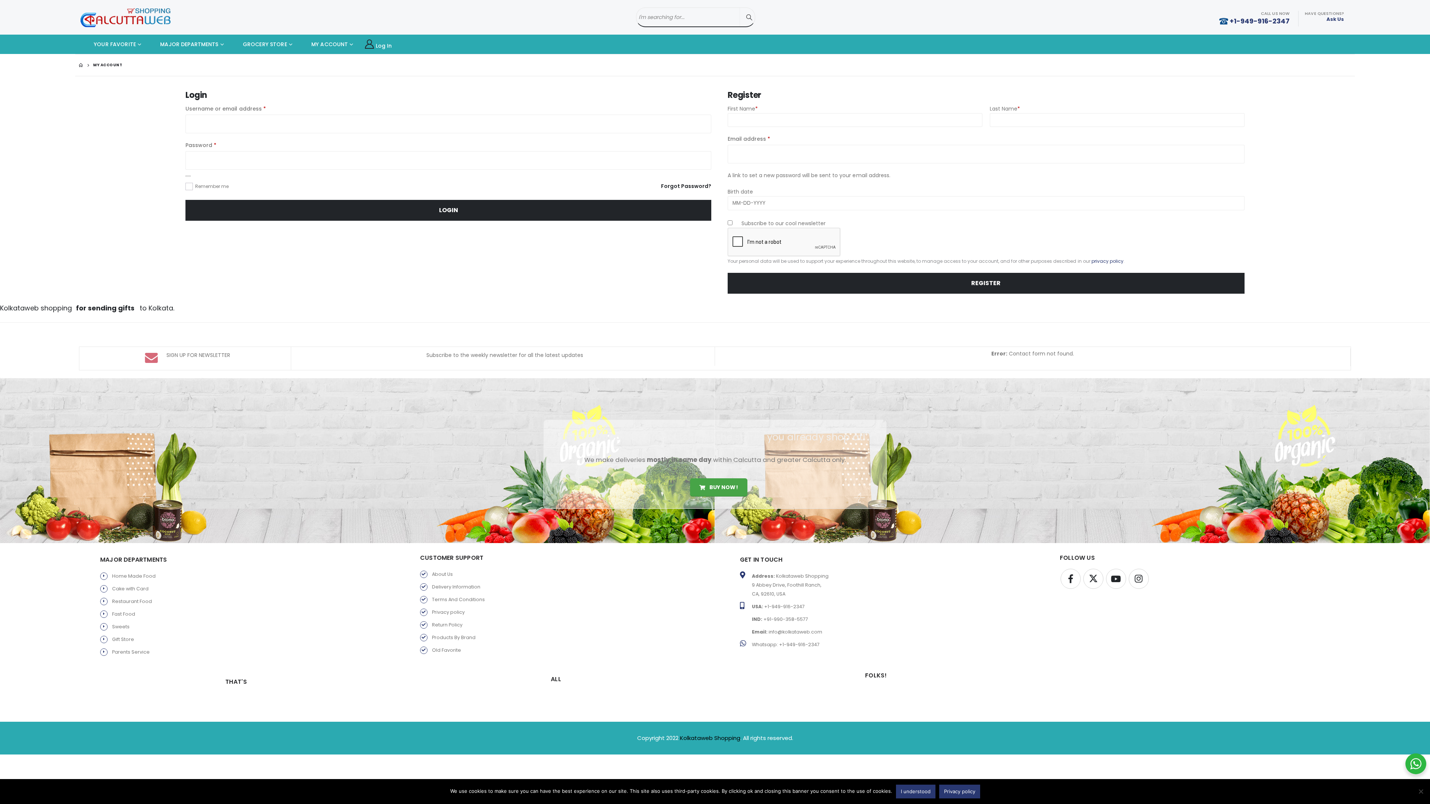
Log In (384, 46)
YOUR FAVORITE (114, 44)
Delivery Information (456, 587)
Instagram (1139, 579)
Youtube (1116, 579)
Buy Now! (723, 487)
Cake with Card (130, 589)
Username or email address (237, 108)
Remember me (212, 186)
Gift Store (123, 639)
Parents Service (131, 652)
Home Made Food (134, 576)
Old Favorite (446, 650)
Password (212, 145)
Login (448, 210)
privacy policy (1107, 261)
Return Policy (447, 625)
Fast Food (123, 614)
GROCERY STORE (264, 44)
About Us (442, 574)
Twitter (1093, 579)
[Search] (749, 17)
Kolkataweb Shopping (710, 738)
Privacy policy (448, 612)
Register (986, 283)
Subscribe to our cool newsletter (783, 223)
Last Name (1005, 108)
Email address (761, 139)
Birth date (740, 191)
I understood (916, 791)
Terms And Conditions (458, 599)
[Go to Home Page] (81, 65)
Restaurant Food (132, 601)
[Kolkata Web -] (125, 17)
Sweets (121, 626)
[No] (1420, 791)
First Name (743, 108)
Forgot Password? (686, 186)
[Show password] (188, 176)
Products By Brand (454, 637)
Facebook (1071, 579)
